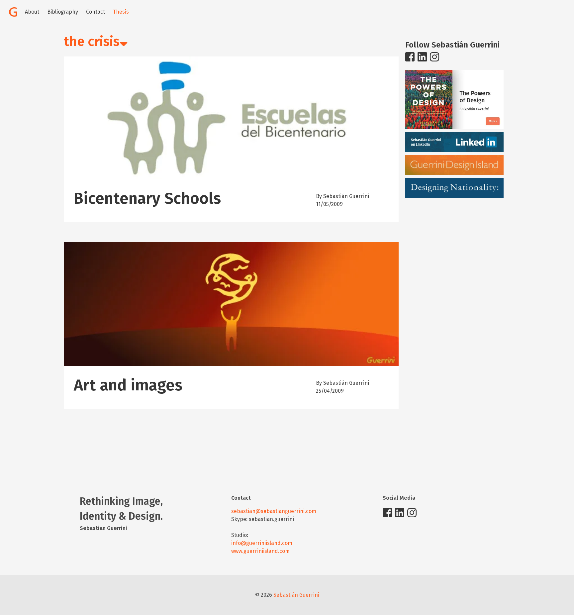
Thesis (121, 12)
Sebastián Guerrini (296, 595)
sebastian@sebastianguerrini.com (273, 511)
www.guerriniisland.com (260, 551)
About (32, 12)
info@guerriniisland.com (261, 543)
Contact (95, 12)
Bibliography (62, 12)
